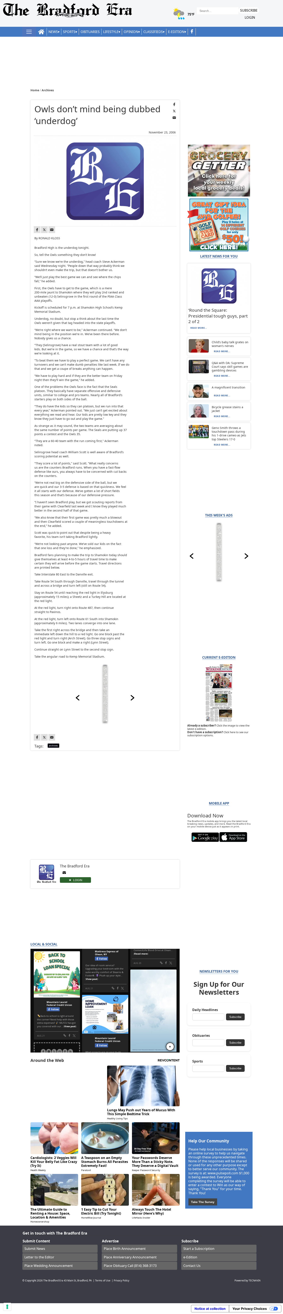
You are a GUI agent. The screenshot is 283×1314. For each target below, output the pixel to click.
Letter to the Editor (39, 1257)
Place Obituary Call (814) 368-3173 (130, 1265)
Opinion (131, 31)
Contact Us (192, 1265)
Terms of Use (102, 1280)
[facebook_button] (192, 31)
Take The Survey (202, 1202)
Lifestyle (111, 31)
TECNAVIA (255, 1280)
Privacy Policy (121, 1280)
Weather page (184, 15)
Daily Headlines (205, 1010)
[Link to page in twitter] (174, 111)
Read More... (198, 327)
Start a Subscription (198, 1248)
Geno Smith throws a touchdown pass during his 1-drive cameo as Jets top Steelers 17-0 (229, 433)
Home (35, 90)
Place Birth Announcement (125, 1248)
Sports (69, 31)
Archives (48, 90)
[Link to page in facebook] (174, 104)
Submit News (34, 1248)
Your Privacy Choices (249, 1309)
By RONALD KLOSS (47, 238)
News (53, 31)
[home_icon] (41, 32)
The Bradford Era (53, 1280)
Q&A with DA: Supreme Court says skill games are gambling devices (230, 366)
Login (250, 18)
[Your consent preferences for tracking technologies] (7, 1307)
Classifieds (153, 31)
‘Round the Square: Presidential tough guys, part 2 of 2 (218, 315)
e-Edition (190, 1257)
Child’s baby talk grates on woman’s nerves (230, 344)
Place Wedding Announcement (48, 1265)
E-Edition (176, 31)
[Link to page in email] (174, 117)
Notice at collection (210, 1309)
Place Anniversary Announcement (130, 1257)
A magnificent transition (228, 387)
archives (53, 745)
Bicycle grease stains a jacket (227, 409)
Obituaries (90, 31)
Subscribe (249, 10)
